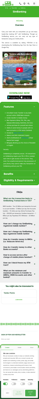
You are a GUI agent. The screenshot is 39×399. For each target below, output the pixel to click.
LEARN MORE (18, 299)
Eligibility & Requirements (18, 180)
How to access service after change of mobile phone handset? (17, 256)
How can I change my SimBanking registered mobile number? (17, 225)
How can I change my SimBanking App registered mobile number (17, 232)
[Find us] (24, 3)
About (31, 347)
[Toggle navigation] (34, 3)
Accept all (30, 393)
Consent (7, 347)
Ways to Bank (14, 8)
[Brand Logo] (7, 3)
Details (19, 347)
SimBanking (23, 8)
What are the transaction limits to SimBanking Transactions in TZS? (17, 199)
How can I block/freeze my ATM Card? (16, 264)
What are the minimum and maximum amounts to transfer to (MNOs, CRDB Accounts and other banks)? (17, 274)
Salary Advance (18, 133)
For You (6, 8)
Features (9, 106)
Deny (7, 393)
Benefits (8, 173)
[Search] (20, 3)
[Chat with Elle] (34, 394)
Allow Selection (18, 393)
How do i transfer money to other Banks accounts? (17, 248)
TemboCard (25, 138)
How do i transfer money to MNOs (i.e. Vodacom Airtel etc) (17, 240)
